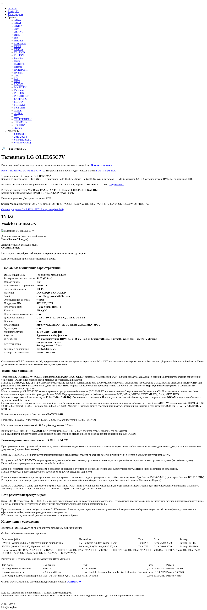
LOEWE (18, 84)
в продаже (20, 133)
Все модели (17, 148)
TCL (16, 116)
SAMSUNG (20, 98)
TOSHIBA (20, 125)
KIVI (17, 81)
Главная (12, 8)
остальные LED (23, 139)
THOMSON (20, 122)
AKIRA (18, 26)
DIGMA (18, 49)
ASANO (18, 31)
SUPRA (18, 113)
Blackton (18, 40)
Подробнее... (116, 184)
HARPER (19, 63)
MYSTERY (20, 87)
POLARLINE (21, 96)
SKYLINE (20, 107)
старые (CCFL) (22, 142)
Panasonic (19, 90)
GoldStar (18, 58)
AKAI (17, 23)
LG (16, 78)
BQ (16, 37)
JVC (16, 75)
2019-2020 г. (20, 136)
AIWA (17, 20)
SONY (18, 110)
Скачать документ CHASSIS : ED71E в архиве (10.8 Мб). (32, 209)
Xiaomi (18, 128)
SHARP (18, 101)
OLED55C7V (74, 581)
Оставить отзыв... (101, 165)
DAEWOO (20, 43)
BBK (17, 34)
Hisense (18, 66)
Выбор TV (13, 11)
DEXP (17, 46)
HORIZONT (21, 69)
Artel (16, 29)
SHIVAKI (19, 104)
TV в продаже (15, 14)
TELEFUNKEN (23, 119)
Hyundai (18, 72)
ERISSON (19, 52)
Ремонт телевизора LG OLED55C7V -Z (23, 170)
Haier (17, 61)
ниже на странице (105, 170)
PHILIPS (19, 93)
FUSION (19, 55)
